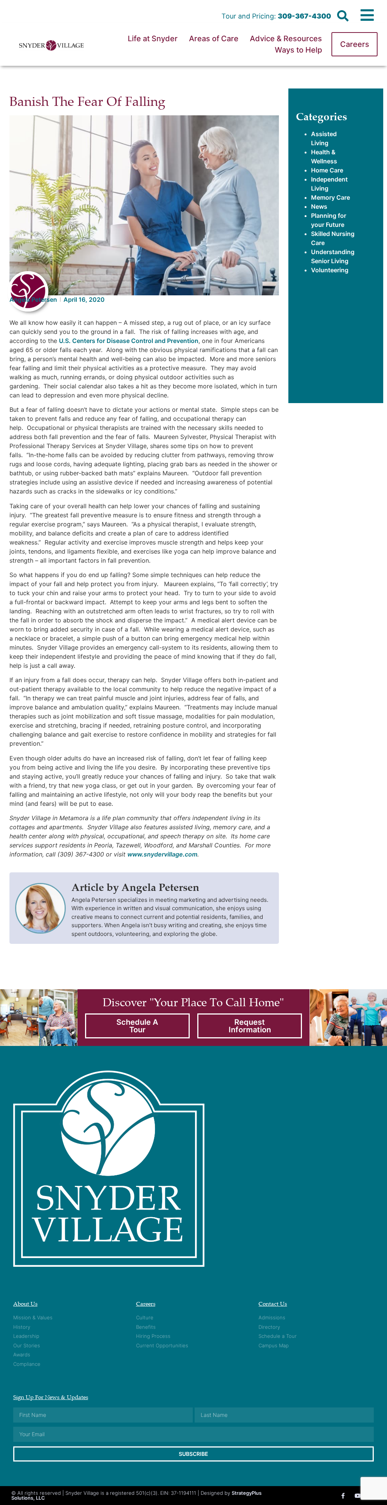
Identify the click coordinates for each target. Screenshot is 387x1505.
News (319, 206)
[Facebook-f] (343, 1496)
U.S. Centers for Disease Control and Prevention (128, 340)
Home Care (327, 170)
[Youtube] (358, 1496)
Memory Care (330, 197)
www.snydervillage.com (162, 854)
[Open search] (342, 16)
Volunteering (329, 270)
